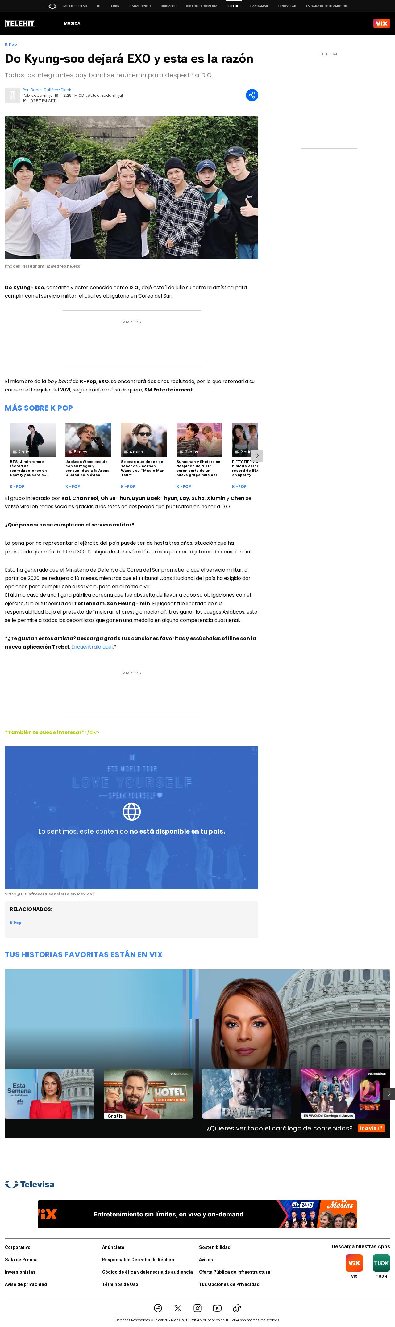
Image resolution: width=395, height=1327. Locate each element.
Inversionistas (20, 1272)
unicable (168, 6)
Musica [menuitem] (72, 23)
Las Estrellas (75, 6)
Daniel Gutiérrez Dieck (51, 89)
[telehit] (20, 23)
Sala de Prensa (21, 1259)
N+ (99, 6)
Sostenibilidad (215, 1247)
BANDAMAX (259, 6)
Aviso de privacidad (26, 1284)
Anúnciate (113, 1247)
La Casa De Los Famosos (326, 6)
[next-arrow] (257, 456)
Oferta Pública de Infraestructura (234, 1272)
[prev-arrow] (1, 1093)
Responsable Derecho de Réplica (138, 1259)
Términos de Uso (120, 1284)
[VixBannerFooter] (197, 1214)
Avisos (206, 1259)
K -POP (17, 486)
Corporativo (18, 1247)
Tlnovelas (287, 6)
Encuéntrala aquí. (92, 646)
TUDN (114, 6)
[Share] (252, 95)
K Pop (11, 44)
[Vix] (381, 23)
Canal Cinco (140, 6)
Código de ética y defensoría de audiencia (147, 1272)
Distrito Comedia (201, 6)
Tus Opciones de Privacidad (229, 1284)
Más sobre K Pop (39, 408)
